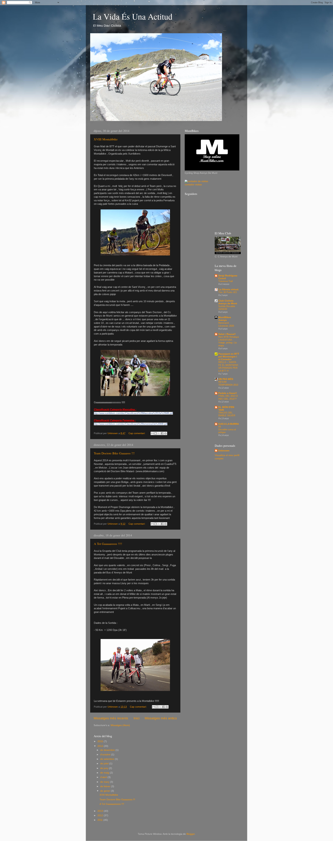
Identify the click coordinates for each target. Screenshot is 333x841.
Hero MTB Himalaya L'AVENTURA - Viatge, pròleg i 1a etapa (228, 341)
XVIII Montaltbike (106, 139)
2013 (100, 811)
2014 (100, 746)
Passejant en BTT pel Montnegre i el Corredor (228, 357)
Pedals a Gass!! (227, 393)
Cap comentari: (137, 433)
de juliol (104, 763)
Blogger (190, 834)
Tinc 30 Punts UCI (227, 292)
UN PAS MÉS (225, 379)
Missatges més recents (111, 718)
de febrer (105, 786)
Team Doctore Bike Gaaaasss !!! (114, 453)
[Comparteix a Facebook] (162, 433)
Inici (136, 718)
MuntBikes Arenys (224, 318)
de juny (104, 768)
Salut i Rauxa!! (227, 334)
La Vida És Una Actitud (132, 16)
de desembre (108, 750)
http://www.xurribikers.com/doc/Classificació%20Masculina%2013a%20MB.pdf (133, 413)
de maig (105, 772)
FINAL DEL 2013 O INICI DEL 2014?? (228, 397)
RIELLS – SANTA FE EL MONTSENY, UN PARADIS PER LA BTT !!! (228, 366)
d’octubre (105, 754)
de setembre (107, 759)
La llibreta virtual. (228, 289)
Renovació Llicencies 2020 (226, 324)
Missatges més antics (161, 718)
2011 (100, 820)
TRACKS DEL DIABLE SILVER (226, 414)
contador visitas (193, 184)
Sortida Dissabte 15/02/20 (226, 308)
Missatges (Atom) (120, 725)
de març (105, 782)
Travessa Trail (225, 281)
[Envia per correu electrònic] (152, 433)
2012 (100, 815)
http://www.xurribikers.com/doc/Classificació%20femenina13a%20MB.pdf (130, 424)
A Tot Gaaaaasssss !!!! (108, 544)
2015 (100, 741)
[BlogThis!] (155, 433)
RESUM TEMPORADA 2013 (228, 383)
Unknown (223, 450)
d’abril (104, 777)
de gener (105, 791)
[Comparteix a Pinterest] (165, 433)
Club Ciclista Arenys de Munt (227, 302)
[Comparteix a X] (159, 433)
